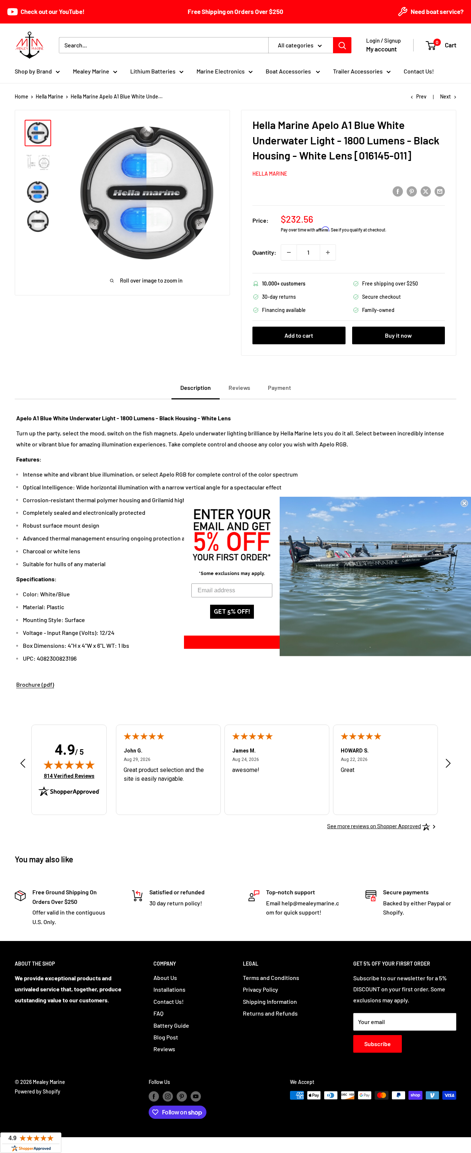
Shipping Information (270, 1001)
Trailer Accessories (358, 71)
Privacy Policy (260, 989)
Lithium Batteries (153, 71)
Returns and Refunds (270, 1013)
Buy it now (398, 335)
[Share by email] (440, 191)
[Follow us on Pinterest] (182, 1096)
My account (381, 49)
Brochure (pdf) (35, 684)
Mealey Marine (91, 71)
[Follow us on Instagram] (168, 1096)
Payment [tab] (279, 387)
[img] (69, 764)
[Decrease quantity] (289, 252)
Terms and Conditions (271, 977)
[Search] (342, 45)
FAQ (158, 1013)
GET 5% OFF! (232, 611)
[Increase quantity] (328, 252)
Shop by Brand (33, 71)
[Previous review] (23, 765)
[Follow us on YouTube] (196, 1096)
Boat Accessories (289, 71)
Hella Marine (49, 96)
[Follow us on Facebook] (154, 1096)
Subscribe (377, 1043)
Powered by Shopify (37, 1091)
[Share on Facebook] (398, 191)
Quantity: (264, 252)
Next (445, 96)
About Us (165, 977)
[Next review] (448, 765)
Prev (421, 96)
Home (21, 96)
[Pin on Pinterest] (412, 191)
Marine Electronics (220, 71)
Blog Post (165, 1037)
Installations (169, 989)
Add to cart (298, 335)
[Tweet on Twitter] (426, 191)
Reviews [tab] (239, 387)
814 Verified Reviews (69, 776)
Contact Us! (419, 71)
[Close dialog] (464, 503)
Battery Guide (171, 1025)
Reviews (164, 1048)
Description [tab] (195, 387)
